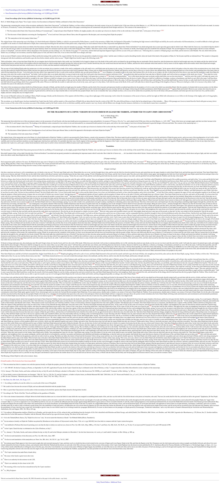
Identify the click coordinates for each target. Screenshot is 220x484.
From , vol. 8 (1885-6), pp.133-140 (32, 10)
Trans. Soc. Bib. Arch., (13, 379)
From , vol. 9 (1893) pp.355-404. (32, 13)
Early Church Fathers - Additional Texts (109, 482)
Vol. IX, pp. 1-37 (25, 379)
